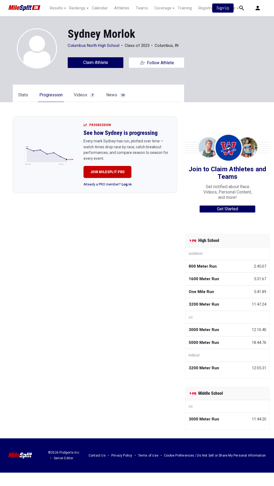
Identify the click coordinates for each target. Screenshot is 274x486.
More (230, 8)
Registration (209, 8)
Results (56, 8)
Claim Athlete (95, 62)
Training (185, 8)
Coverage (162, 8)
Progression (51, 94)
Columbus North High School (94, 45)
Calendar (100, 8)
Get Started (227, 208)
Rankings (77, 8)
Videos (83, 94)
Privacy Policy (121, 455)
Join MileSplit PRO (107, 172)
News (115, 94)
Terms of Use (148, 455)
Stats (23, 94)
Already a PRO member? (107, 184)
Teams (142, 8)
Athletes (121, 8)
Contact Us (97, 455)
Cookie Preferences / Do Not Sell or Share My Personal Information (215, 455)
